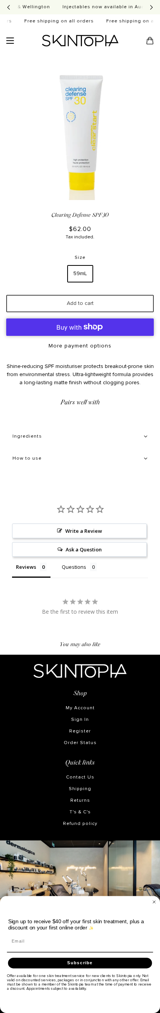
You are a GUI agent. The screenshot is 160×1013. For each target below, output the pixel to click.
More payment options (80, 346)
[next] (151, 7)
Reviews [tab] (26, 566)
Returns (80, 800)
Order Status (80, 743)
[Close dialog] (154, 902)
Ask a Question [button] (84, 549)
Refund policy (80, 823)
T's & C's (80, 812)
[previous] (8, 7)
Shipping (80, 789)
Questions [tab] (74, 566)
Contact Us (80, 777)
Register (80, 731)
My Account (80, 708)
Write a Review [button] (83, 530)
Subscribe (80, 962)
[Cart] (150, 40)
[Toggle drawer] (10, 41)
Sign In (80, 719)
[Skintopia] (80, 40)
